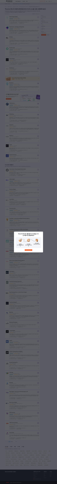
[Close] (42, 232)
